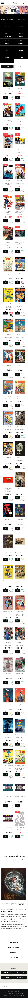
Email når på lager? (22, 285)
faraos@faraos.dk (19, 995)
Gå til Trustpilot (4, 986)
